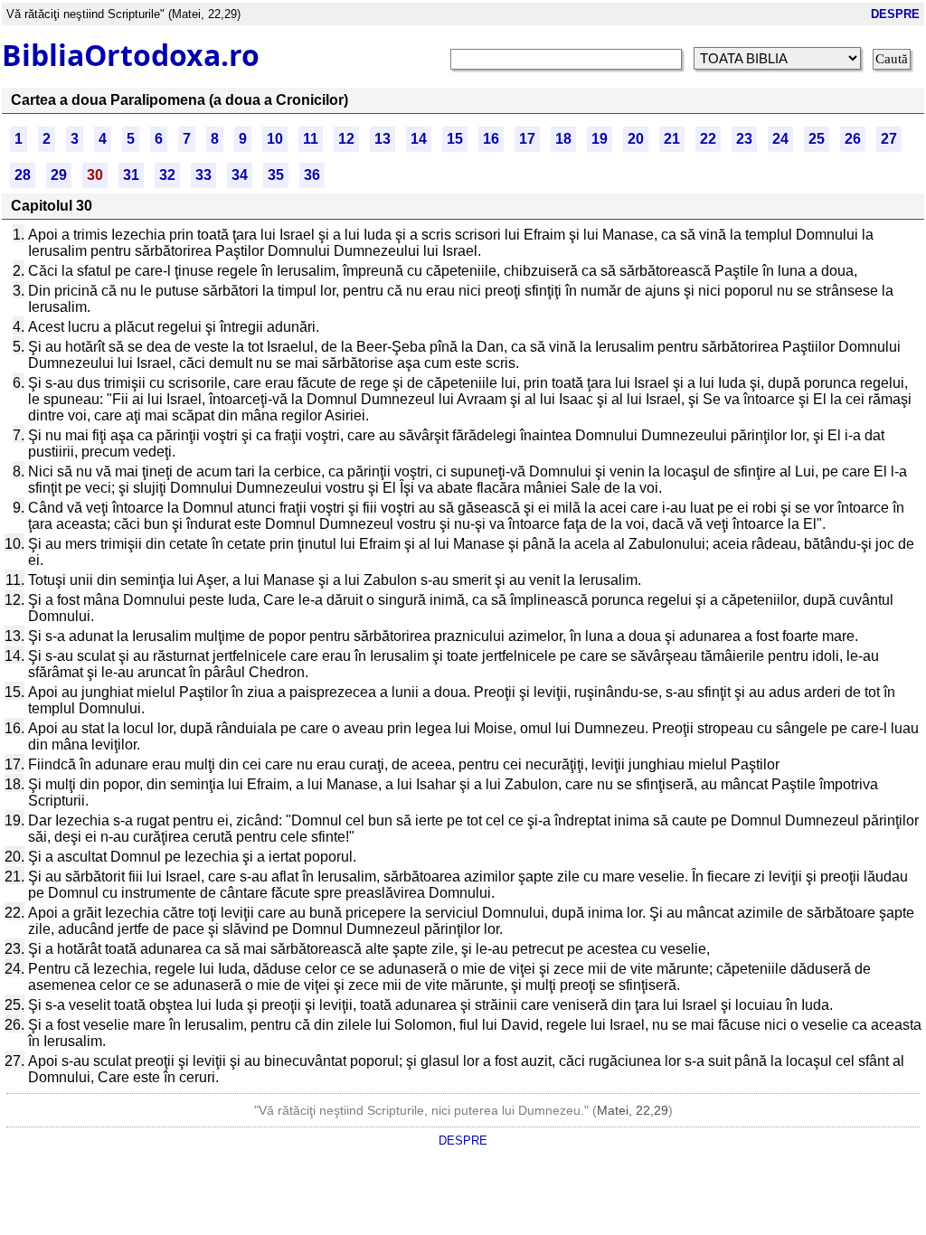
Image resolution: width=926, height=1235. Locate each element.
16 (491, 138)
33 (203, 175)
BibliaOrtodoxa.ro (131, 54)
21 (672, 138)
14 (419, 138)
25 (816, 138)
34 (240, 175)
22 (708, 138)
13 (382, 138)
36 (312, 175)
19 (599, 138)
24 (780, 138)
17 (527, 138)
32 (167, 175)
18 (563, 138)
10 (275, 138)
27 (889, 138)
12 (346, 138)
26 (853, 138)
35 (276, 175)
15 (455, 138)
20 (636, 138)
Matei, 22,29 (632, 1110)
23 (744, 138)
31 (131, 175)
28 (22, 175)
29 (59, 175)
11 (310, 138)
